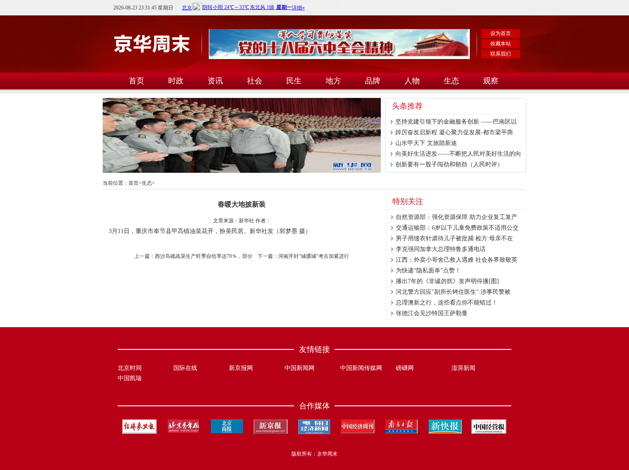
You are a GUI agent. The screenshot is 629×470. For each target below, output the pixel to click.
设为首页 (500, 33)
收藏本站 (500, 44)
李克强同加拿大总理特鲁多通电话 (441, 249)
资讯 (215, 81)
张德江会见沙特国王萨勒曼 (432, 313)
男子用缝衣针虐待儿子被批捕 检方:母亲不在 (454, 238)
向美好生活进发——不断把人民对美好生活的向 (458, 154)
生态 (451, 81)
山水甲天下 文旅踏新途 (426, 143)
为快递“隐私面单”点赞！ (428, 270)
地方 (333, 81)
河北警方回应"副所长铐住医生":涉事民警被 (453, 292)
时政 (176, 81)
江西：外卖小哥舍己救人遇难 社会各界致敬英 (456, 260)
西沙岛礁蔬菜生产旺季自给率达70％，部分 (203, 256)
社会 (254, 81)
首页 (136, 81)
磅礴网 (405, 368)
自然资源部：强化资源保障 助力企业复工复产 (456, 217)
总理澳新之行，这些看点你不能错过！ (447, 302)
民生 (294, 81)
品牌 (372, 81)
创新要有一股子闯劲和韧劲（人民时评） (449, 164)
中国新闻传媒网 (361, 368)
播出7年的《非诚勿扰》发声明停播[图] (447, 281)
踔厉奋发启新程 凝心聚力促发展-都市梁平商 (454, 132)
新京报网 (241, 368)
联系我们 (500, 54)
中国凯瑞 (130, 378)
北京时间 (130, 368)
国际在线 (185, 368)
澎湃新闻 (463, 368)
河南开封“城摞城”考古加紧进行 (313, 256)
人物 (412, 81)
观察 (490, 81)
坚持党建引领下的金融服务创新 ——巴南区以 (456, 121)
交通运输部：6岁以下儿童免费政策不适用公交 (457, 228)
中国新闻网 (299, 368)
